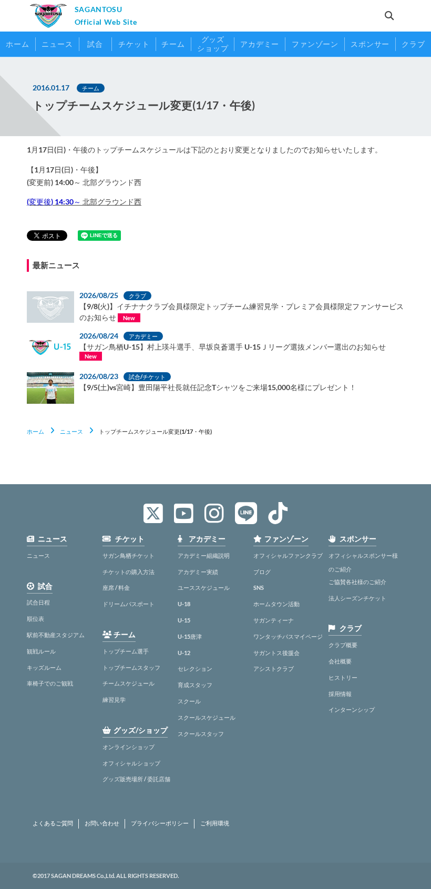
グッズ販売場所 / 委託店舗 (136, 778)
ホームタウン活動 (276, 603)
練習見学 (114, 699)
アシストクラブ (273, 668)
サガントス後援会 (276, 652)
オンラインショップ (128, 746)
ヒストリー (343, 677)
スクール (189, 701)
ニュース (71, 431)
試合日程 (38, 602)
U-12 (184, 652)
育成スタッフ (195, 684)
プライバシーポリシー (160, 823)
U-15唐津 (190, 636)
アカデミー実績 (198, 571)
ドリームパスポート (128, 603)
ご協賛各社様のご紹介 (357, 581)
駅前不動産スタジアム (56, 634)
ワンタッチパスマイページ (288, 636)
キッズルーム (44, 667)
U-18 (184, 603)
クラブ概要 (343, 644)
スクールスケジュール (206, 717)
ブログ (262, 571)
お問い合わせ (102, 823)
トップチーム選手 (125, 651)
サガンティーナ (273, 620)
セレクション (195, 668)
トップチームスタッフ (131, 667)
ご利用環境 (214, 823)
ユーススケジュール (204, 587)
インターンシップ (352, 709)
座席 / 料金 (116, 587)
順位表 (35, 618)
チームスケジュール (128, 683)
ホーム (35, 431)
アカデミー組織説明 (204, 555)
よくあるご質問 (53, 823)
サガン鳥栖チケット (128, 555)
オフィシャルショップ (131, 763)
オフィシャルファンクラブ (288, 555)
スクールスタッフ (201, 733)
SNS (258, 587)
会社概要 (340, 661)
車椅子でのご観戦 (50, 683)
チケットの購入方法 (128, 571)
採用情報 (340, 693)
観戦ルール (41, 651)
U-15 (184, 620)
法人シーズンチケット (357, 598)
